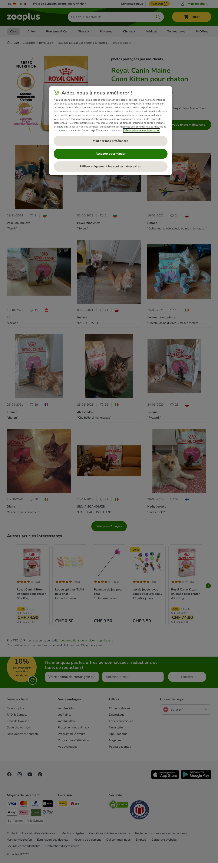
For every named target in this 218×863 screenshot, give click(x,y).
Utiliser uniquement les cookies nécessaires (110, 166)
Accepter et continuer (110, 154)
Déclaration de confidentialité (142, 130)
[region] (110, 130)
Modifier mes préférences (110, 141)
